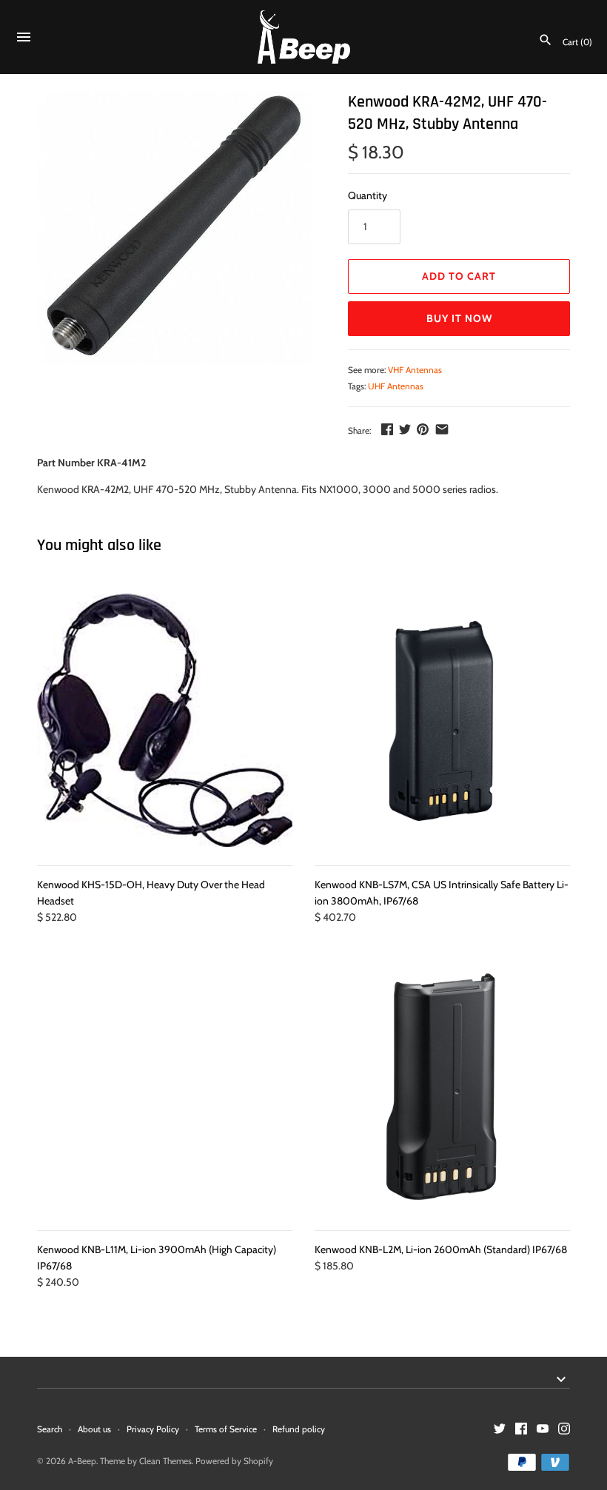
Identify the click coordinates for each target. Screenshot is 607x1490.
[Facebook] (521, 1430)
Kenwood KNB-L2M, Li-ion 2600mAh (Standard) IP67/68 (441, 1249)
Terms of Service (226, 1429)
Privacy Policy (153, 1429)
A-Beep (82, 1461)
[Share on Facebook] (387, 429)
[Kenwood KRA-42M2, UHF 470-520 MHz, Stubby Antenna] (174, 228)
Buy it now (459, 318)
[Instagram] (564, 1430)
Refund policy (298, 1429)
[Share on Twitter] (405, 429)
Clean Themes (165, 1461)
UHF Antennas (395, 386)
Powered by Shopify (234, 1461)
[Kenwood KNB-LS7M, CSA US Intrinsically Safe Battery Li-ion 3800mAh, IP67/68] (442, 721)
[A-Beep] (304, 37)
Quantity (367, 195)
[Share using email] (442, 429)
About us (94, 1429)
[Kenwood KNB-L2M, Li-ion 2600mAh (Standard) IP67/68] (442, 1086)
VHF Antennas (415, 370)
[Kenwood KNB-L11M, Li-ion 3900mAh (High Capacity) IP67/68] (164, 1086)
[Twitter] (500, 1430)
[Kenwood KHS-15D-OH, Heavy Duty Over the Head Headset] (164, 721)
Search (49, 1429)
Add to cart (459, 276)
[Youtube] (543, 1430)
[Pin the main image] (423, 429)
